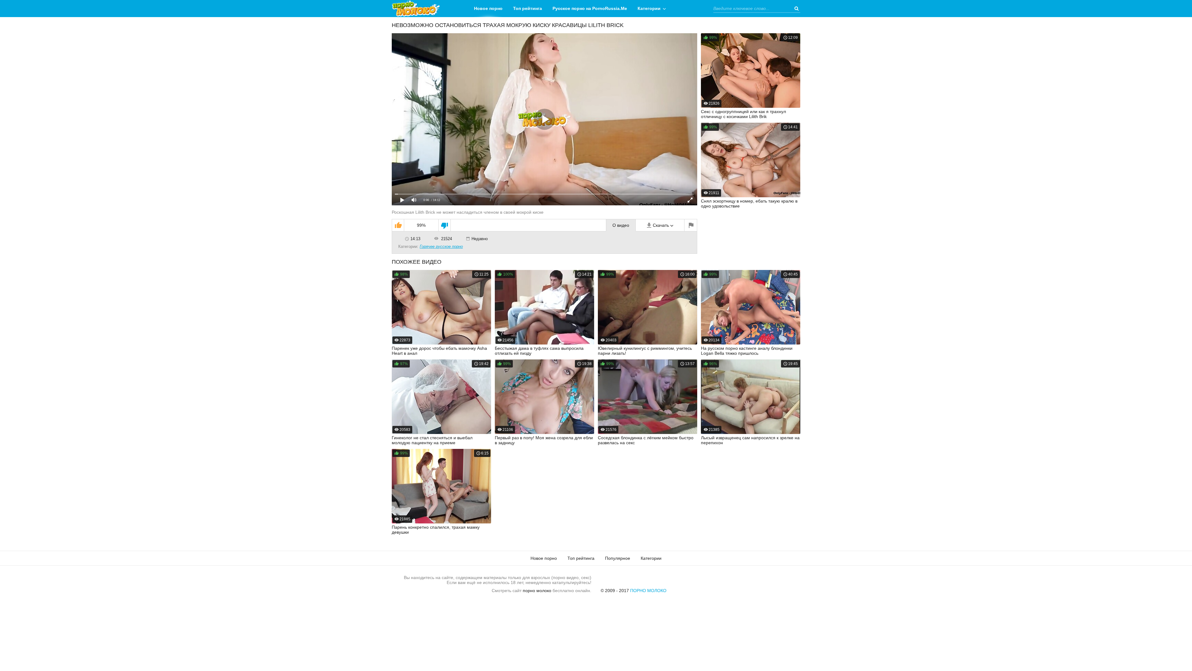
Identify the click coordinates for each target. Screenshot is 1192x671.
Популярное (617, 558)
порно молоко (537, 590)
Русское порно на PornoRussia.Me (590, 8)
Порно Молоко (648, 590)
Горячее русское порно (441, 246)
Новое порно (488, 8)
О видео (620, 225)
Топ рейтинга (527, 8)
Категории (649, 8)
